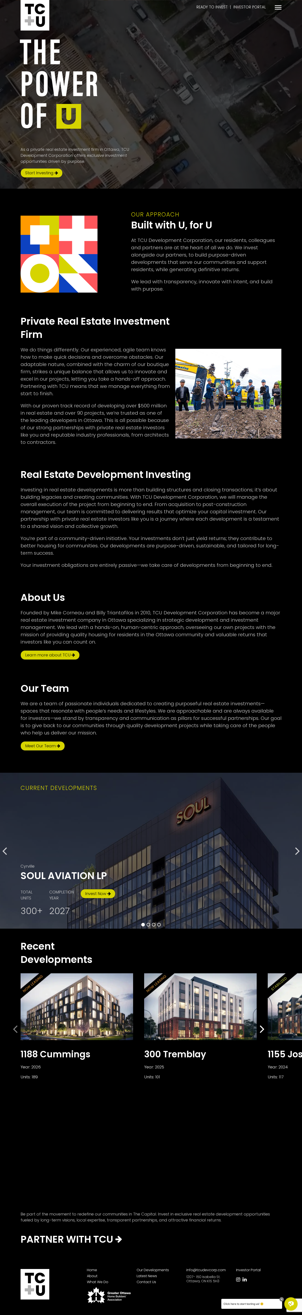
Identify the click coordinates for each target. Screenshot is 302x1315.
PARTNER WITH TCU (68, 1239)
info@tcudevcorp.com (206, 1270)
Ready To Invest (212, 7)
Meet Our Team (41, 746)
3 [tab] (153, 924)
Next (297, 850)
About (92, 1276)
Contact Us (146, 1281)
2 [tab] (148, 924)
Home (92, 1270)
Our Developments (153, 1270)
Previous (4, 850)
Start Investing (40, 173)
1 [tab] (143, 924)
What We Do (97, 1281)
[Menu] (278, 7)
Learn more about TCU (48, 655)
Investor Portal (249, 7)
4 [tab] (159, 924)
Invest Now (96, 893)
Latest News (147, 1276)
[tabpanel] (151, 851)
